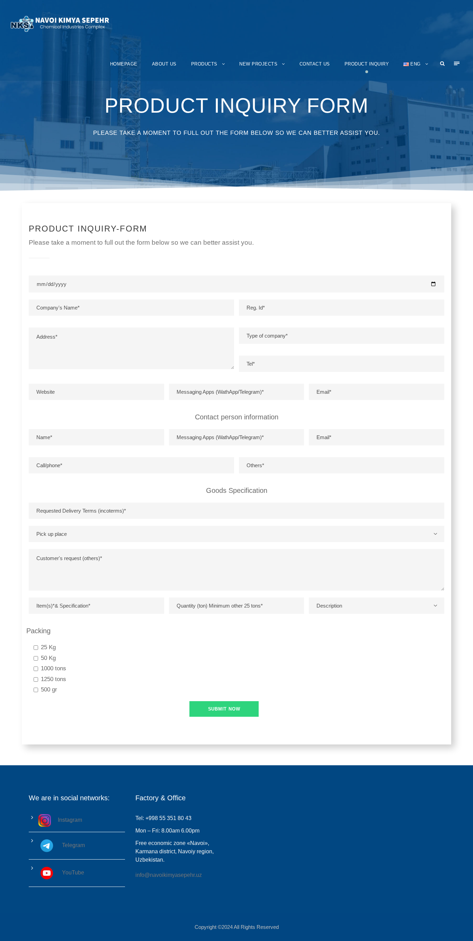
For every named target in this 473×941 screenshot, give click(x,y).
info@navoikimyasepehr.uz (168, 875)
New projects (258, 64)
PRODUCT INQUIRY (367, 64)
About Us (164, 64)
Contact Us (315, 64)
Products (204, 64)
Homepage (123, 64)
